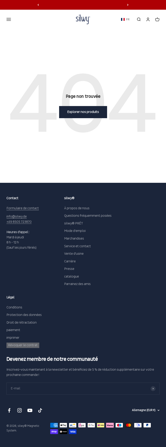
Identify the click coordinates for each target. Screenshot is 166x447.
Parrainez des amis (77, 284)
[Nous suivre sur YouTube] (30, 410)
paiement (13, 330)
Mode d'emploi (75, 231)
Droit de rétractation (21, 323)
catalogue (71, 277)
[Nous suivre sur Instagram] (19, 410)
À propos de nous (76, 208)
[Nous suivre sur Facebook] (9, 410)
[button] (125, 19)
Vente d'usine (74, 254)
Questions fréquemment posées (88, 216)
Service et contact (77, 246)
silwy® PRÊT (73, 223)
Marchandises (74, 239)
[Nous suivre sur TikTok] (40, 410)
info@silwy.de (16, 217)
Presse (69, 269)
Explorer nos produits (83, 112)
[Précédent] (38, 5)
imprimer (12, 338)
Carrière (70, 261)
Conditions (14, 307)
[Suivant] (128, 5)
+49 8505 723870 (19, 222)
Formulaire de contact (22, 208)
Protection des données (24, 315)
